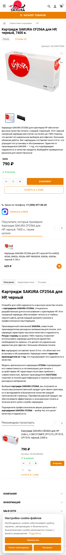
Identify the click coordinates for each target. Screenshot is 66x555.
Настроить (47, 548)
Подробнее (35, 533)
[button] (61, 228)
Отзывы (42, 282)
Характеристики (26, 282)
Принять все (33, 540)
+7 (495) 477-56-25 (36, 205)
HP (37, 23)
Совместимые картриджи (20, 23)
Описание (9, 282)
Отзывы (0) (21, 38)
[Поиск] (49, 6)
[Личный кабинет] (55, 6)
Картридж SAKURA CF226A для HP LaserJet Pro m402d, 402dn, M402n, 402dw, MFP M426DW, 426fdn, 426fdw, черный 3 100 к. (31, 256)
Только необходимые (18, 548)
